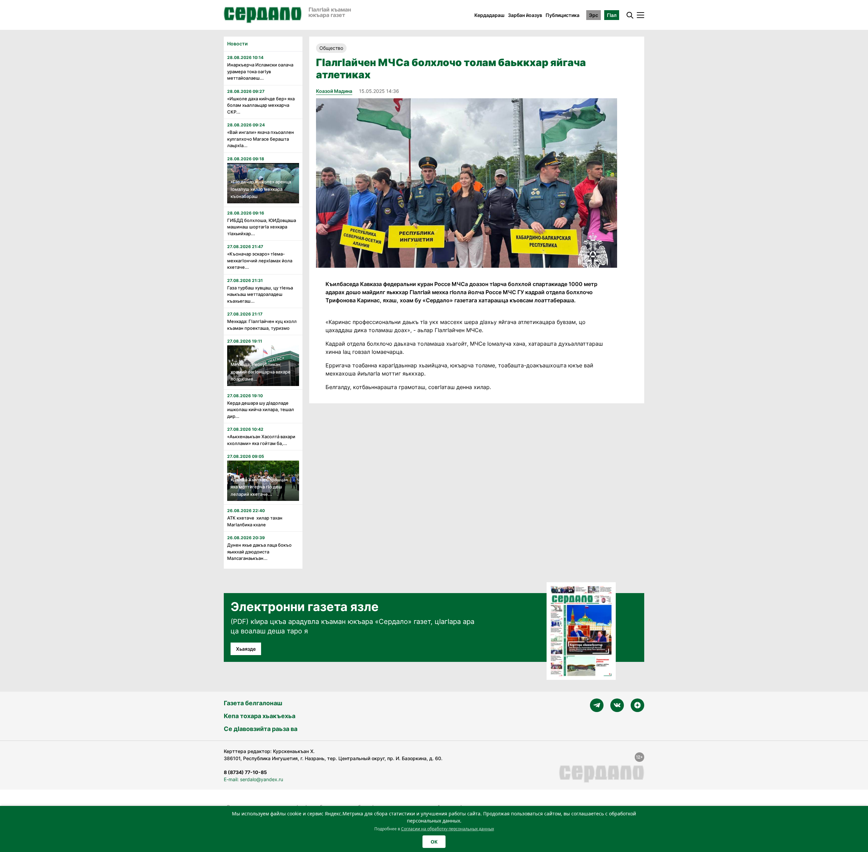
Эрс (593, 15)
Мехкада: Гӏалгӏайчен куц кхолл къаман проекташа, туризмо (262, 325)
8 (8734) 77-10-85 (245, 772)
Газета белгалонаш (253, 703)
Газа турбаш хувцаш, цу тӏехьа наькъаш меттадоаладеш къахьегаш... (260, 294)
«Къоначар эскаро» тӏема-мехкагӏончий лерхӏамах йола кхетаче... (259, 260)
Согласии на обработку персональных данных (447, 829)
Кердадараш (489, 15)
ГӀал (611, 15)
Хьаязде (246, 649)
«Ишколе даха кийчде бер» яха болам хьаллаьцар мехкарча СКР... (261, 105)
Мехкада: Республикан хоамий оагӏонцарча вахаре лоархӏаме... (261, 372)
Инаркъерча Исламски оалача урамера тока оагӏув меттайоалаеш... (260, 71)
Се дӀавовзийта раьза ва (260, 728)
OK (434, 841)
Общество (331, 48)
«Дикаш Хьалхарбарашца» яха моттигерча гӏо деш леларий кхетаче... (259, 487)
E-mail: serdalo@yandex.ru (253, 779)
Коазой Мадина (334, 91)
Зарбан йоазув (525, 15)
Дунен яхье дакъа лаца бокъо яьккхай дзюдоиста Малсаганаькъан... (259, 551)
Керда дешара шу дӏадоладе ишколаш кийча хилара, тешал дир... (260, 409)
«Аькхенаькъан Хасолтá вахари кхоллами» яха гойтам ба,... (261, 440)
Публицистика (562, 15)
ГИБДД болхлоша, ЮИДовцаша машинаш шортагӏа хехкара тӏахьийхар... (261, 227)
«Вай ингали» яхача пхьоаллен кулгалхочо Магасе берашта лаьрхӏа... (260, 138)
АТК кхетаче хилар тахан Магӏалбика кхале (254, 521)
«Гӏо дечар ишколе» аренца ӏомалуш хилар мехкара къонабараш (261, 189)
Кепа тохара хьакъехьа (259, 715)
